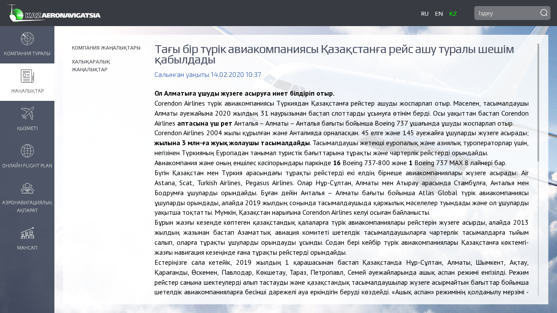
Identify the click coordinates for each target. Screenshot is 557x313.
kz (453, 13)
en (439, 13)
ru (425, 13)
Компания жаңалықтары (106, 48)
